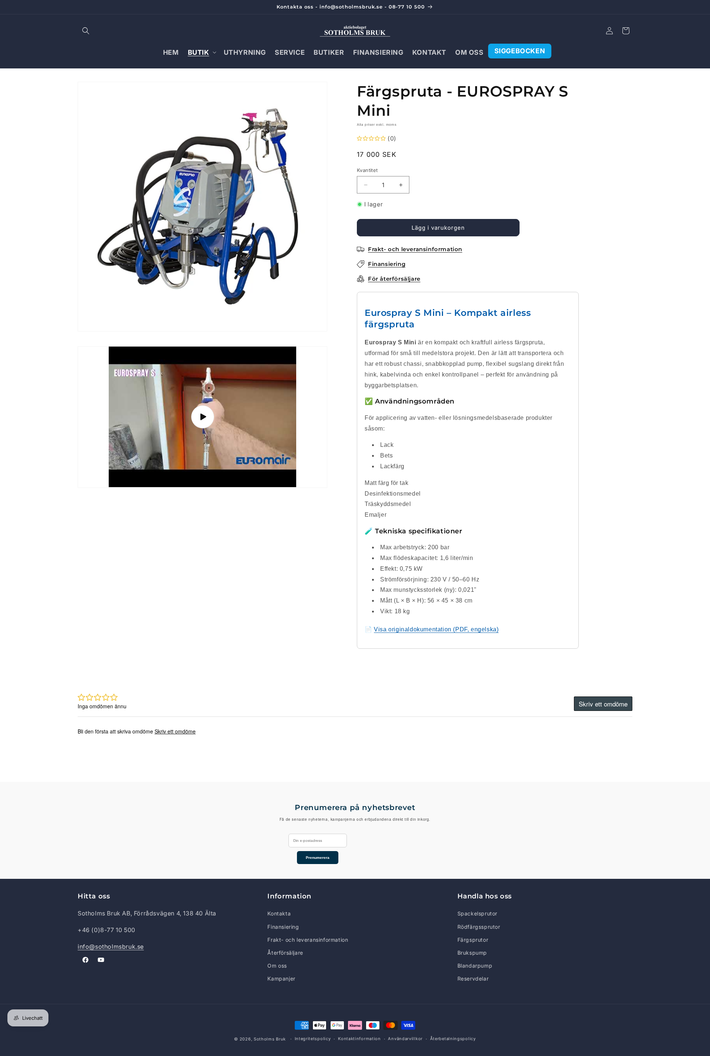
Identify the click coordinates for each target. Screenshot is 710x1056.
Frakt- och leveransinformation (307, 940)
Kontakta (279, 913)
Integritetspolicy (313, 1038)
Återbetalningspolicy (453, 1038)
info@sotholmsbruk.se (111, 946)
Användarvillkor (405, 1038)
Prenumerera (317, 858)
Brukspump (472, 952)
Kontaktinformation (359, 1038)
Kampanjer (281, 978)
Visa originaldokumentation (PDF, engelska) (436, 629)
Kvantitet (367, 170)
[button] (86, 31)
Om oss (277, 965)
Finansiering (283, 927)
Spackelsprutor (477, 913)
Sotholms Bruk (270, 1039)
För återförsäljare (394, 278)
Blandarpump (475, 965)
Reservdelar (473, 978)
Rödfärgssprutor (478, 927)
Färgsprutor (472, 940)
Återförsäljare (285, 952)
